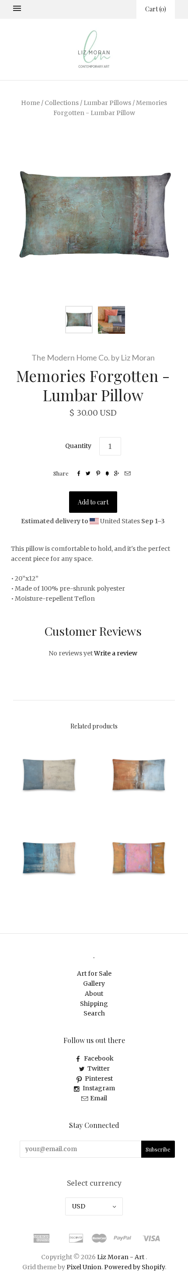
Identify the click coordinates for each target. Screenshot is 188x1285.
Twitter (98, 1068)
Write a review (115, 653)
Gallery (94, 983)
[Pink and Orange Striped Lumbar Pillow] (139, 858)
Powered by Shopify (134, 1267)
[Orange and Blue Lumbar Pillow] (139, 775)
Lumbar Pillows (107, 103)
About (94, 994)
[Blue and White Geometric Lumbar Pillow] (49, 775)
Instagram (99, 1088)
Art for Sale (94, 973)
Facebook (99, 1058)
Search (94, 1013)
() (155, 9)
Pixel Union (83, 1267)
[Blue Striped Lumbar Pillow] (49, 858)
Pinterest (99, 1078)
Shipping (94, 1004)
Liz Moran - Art (120, 1257)
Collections (62, 103)
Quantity (78, 446)
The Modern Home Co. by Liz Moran (93, 357)
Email (98, 1098)
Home (30, 103)
